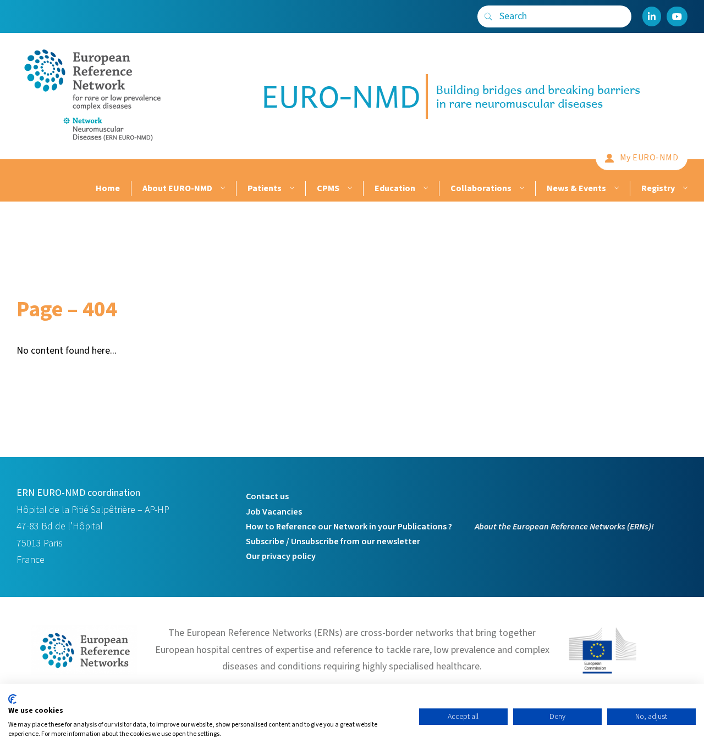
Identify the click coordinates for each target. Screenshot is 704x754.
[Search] (488, 16)
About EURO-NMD (177, 188)
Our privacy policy (281, 556)
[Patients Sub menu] (290, 188)
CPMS (328, 188)
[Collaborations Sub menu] (520, 188)
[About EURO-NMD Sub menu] (221, 188)
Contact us (267, 496)
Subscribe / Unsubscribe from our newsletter (333, 541)
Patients (265, 188)
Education (395, 188)
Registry (658, 188)
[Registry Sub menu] (684, 188)
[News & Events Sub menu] (615, 188)
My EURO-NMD (649, 158)
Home (108, 188)
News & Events (576, 188)
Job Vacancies (274, 512)
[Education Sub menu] (424, 188)
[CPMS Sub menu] (348, 188)
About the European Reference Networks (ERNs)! (564, 527)
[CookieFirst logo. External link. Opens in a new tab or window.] (12, 699)
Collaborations (481, 188)
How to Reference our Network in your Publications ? (349, 527)
